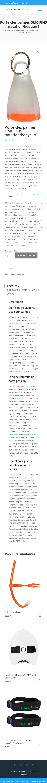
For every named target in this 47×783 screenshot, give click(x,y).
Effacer (39, 195)
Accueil (7, 30)
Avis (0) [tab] (10, 294)
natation (31, 386)
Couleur (9, 196)
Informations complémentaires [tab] (23, 290)
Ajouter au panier (26, 255)
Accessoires (15, 30)
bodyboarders (30, 434)
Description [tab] (13, 286)
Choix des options (39, 615)
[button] (38, 52)
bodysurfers (14, 434)
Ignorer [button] (42, 781)
